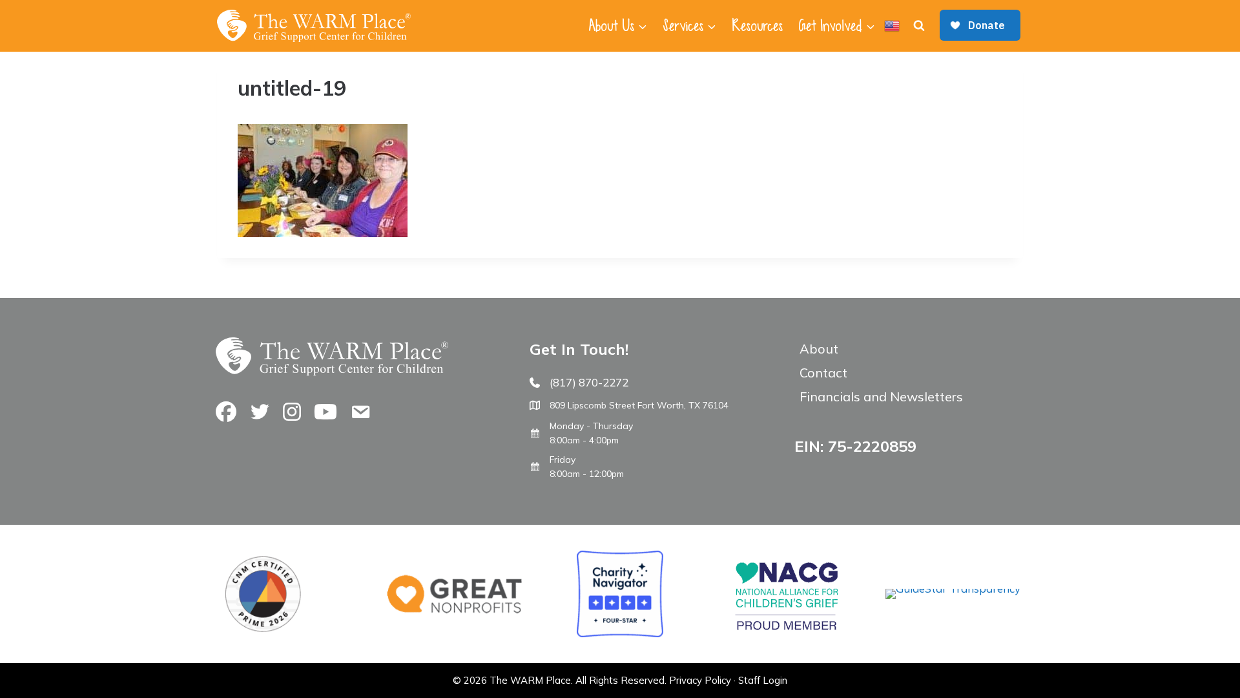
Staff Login (762, 680)
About (819, 349)
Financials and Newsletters (881, 396)
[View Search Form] (919, 25)
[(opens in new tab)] (952, 588)
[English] (892, 26)
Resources (757, 26)
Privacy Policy (700, 680)
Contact (823, 373)
